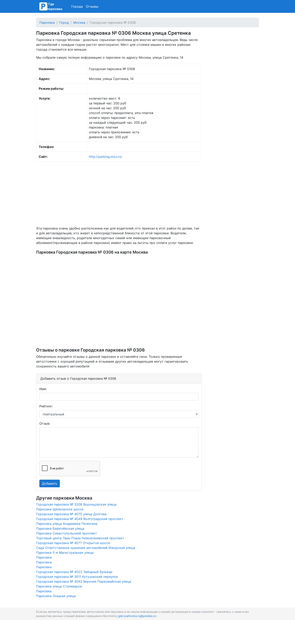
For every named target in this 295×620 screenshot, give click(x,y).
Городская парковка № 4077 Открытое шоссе (73, 543)
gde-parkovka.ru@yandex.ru (137, 616)
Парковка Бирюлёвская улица (60, 528)
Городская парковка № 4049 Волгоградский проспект (79, 519)
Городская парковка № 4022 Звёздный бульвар (74, 572)
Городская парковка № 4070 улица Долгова (71, 514)
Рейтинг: (46, 406)
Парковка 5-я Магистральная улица (65, 553)
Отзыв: (44, 423)
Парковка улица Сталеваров (59, 586)
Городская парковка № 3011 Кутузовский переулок (77, 577)
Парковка (47, 22)
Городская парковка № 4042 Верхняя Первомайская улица (83, 581)
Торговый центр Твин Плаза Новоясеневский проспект (80, 538)
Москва (79, 22)
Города (77, 6)
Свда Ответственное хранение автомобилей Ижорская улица (85, 548)
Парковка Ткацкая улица (56, 596)
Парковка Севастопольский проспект (66, 533)
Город (64, 22)
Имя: (43, 389)
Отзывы (92, 6)
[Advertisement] (119, 194)
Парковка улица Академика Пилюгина (66, 524)
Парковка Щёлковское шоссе (59, 509)
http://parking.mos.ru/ (105, 157)
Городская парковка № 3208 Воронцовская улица (76, 504)
